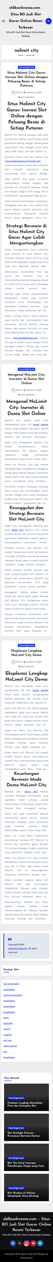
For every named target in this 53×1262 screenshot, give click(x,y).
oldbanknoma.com (17, 948)
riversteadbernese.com (25, 338)
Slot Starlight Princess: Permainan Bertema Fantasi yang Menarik (23, 1136)
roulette (7, 1034)
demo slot (18, 530)
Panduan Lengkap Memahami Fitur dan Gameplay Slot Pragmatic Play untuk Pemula (24, 1106)
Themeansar (26, 1258)
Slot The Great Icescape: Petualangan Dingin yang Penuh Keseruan (26, 1166)
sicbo (6, 1017)
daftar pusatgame (12, 995)
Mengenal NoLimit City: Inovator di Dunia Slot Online (26, 379)
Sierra (19, 92)
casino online (10, 1046)
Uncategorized (26, 67)
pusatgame (9, 989)
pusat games (40, 424)
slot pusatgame (11, 983)
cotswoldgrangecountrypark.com (23, 161)
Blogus (41, 1254)
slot (5, 1051)
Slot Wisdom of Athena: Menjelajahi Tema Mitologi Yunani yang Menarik (23, 1196)
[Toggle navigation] (3, 21)
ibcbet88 (8, 1023)
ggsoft (6, 1029)
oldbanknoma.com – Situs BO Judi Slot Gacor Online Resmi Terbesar (26, 1224)
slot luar (7, 1040)
